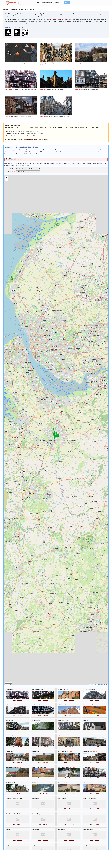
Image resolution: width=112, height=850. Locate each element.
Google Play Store (62, 19)
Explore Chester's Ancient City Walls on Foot (95, 63)
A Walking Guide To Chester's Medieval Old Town (55, 64)
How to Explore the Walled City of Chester (21, 116)
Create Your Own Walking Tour (19, 63)
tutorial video (8, 154)
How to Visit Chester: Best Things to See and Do (57, 116)
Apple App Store (50, 19)
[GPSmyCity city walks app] (14, 3)
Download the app (30, 139)
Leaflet (91, 684)
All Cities (37, 3)
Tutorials (57, 3)
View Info (19, 700)
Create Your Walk (47, 3)
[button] (58, 421)
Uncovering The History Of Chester (89, 90)
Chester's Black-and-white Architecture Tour (25, 90)
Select (14, 700)
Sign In (67, 3)
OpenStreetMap (98, 684)
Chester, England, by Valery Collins (54, 90)
